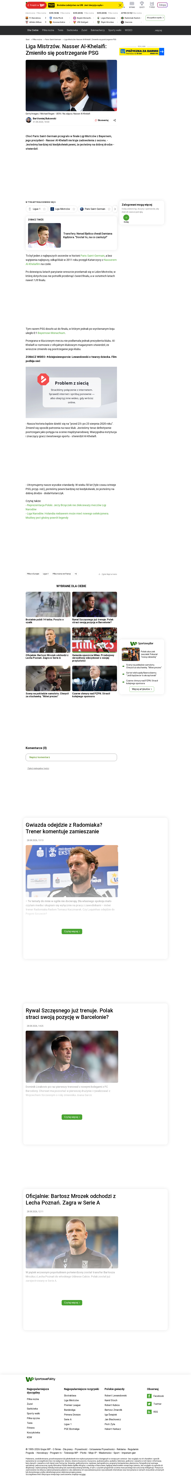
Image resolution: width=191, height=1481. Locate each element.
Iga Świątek (111, 1414)
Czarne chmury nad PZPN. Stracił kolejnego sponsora (91, 695)
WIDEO (128, 30)
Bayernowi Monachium (51, 333)
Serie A (67, 1419)
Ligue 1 (46, 574)
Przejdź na (34, 5)
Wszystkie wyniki (154, 18)
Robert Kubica (112, 1405)
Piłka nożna (48, 30)
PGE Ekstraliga (71, 1429)
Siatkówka (72, 30)
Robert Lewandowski (116, 1395)
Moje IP (92, 1452)
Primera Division (72, 1414)
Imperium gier (129, 1452)
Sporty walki (114, 30)
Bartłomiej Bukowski (44, 118)
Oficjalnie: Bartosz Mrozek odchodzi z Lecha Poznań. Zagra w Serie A (47, 656)
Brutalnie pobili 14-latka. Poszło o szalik (45, 621)
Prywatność (81, 1449)
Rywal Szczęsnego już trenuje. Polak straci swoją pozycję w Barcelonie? (92, 621)
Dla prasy (68, 1449)
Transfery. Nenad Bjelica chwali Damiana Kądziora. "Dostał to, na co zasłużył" (87, 235)
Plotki (83, 1452)
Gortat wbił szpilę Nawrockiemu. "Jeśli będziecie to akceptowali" (141, 674)
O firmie (57, 1449)
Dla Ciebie (32, 30)
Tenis (60, 30)
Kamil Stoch (111, 1400)
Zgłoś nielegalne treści (38, 768)
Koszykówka (33, 1432)
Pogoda (30, 1452)
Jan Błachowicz (113, 1419)
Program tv (56, 1452)
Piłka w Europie (33, 574)
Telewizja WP (71, 1452)
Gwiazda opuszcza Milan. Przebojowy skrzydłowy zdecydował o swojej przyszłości (93, 658)
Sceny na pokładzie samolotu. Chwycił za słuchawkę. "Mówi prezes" (47, 695)
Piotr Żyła (110, 1424)
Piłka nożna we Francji (62, 574)
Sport (117, 1452)
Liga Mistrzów (71, 1400)
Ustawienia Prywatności (102, 1449)
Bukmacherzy (98, 30)
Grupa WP (45, 1449)
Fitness (31, 1427)
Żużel (84, 30)
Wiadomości (105, 1452)
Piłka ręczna (33, 1418)
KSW (29, 1437)
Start (28, 39)
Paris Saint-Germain (53, 39)
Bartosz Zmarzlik (113, 1409)
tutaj (84, 1474)
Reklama (121, 1449)
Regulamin (133, 1449)
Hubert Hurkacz (113, 1429)
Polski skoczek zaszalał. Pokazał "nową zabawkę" (149, 654)
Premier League (72, 1405)
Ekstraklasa (70, 1395)
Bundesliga (69, 1409)
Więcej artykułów (141, 689)
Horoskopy (42, 1452)
